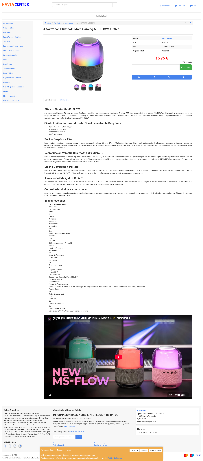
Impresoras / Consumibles (13, 46)
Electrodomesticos (10, 96)
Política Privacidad (59, 445)
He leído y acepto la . (69, 432)
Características (50, 100)
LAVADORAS (101, 16)
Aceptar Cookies (155, 450)
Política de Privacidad (69, 426)
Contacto (181, 6)
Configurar (134, 450)
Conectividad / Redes (11, 51)
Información (64, 100)
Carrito (195, 6)
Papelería (6, 82)
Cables (5, 60)
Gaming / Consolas (10, 55)
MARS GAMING (167, 38)
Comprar (185, 67)
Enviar (79, 437)
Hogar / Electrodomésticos (13, 78)
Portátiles (7, 32)
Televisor (6, 41)
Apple (5, 91)
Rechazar (144, 450)
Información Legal (100, 443)
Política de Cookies (115, 458)
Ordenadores (8, 23)
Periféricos (7, 64)
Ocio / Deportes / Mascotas (13, 87)
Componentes (8, 28)
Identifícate (166, 6)
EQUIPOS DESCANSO (11, 100)
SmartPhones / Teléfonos (12, 37)
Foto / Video (8, 73)
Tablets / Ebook (9, 69)
